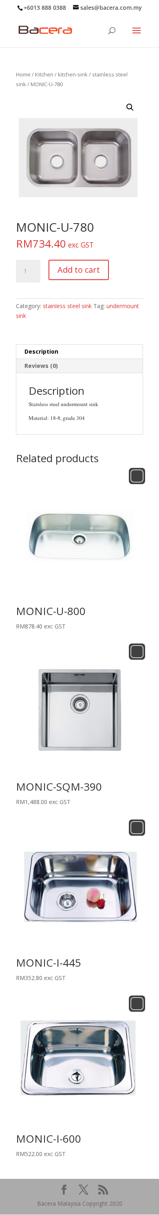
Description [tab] (41, 351)
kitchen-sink (73, 74)
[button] (130, 107)
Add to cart (78, 269)
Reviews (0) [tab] (41, 365)
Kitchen (44, 74)
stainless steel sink (67, 306)
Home (23, 74)
